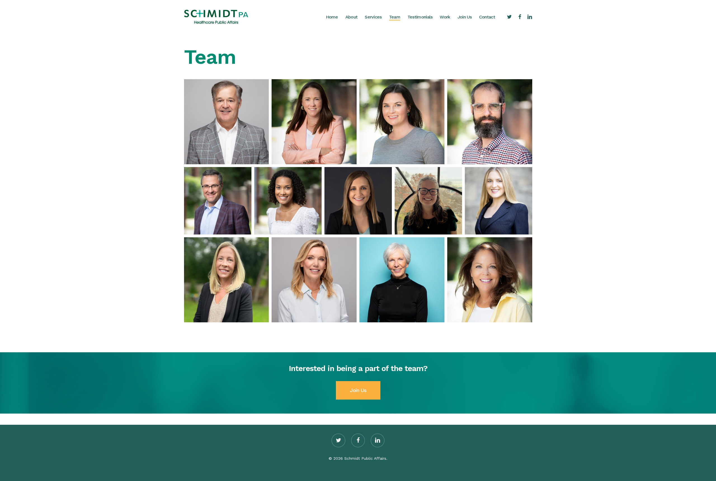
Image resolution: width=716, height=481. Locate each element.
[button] (226, 121)
